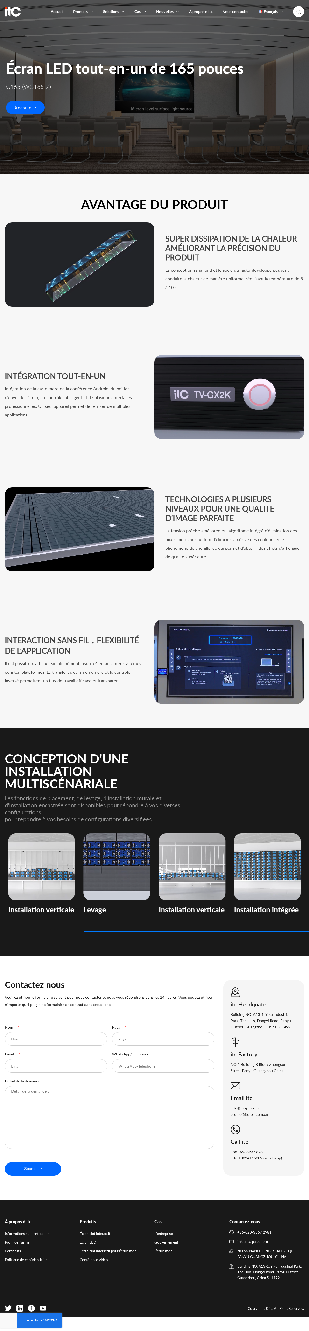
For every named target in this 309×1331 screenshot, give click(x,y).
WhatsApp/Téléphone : (133, 1054)
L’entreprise (163, 1233)
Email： (13, 1054)
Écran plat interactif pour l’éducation (108, 1251)
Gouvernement (166, 1242)
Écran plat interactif (95, 1233)
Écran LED (88, 1242)
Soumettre (33, 1169)
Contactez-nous (244, 1221)
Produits (88, 1221)
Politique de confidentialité (26, 1259)
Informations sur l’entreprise (27, 1233)
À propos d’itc (18, 1221)
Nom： (12, 1027)
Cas (158, 1221)
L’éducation (163, 1251)
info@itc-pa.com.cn (247, 1108)
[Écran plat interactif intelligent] (13, 12)
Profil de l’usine (17, 1242)
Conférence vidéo (94, 1259)
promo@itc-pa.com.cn (249, 1114)
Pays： (119, 1027)
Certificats (13, 1251)
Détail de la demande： (24, 1081)
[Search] (298, 11)
